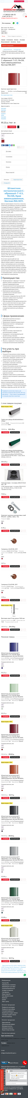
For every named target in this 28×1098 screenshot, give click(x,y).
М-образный (15, 967)
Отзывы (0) (7, 183)
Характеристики (17, 179)
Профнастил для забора (8, 1009)
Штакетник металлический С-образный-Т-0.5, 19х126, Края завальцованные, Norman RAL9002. (12, 940)
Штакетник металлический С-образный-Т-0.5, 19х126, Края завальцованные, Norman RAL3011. (14, 194)
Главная (3, 39)
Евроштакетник (6, 965)
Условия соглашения (7, 990)
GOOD (15, 965)
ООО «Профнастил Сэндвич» (15, 969)
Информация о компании (9, 984)
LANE (2, 967)
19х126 (3, 972)
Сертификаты (5, 992)
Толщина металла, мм (7, 133)
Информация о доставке (8, 986)
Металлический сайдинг (8, 1024)
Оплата (4, 999)
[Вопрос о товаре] (18, 147)
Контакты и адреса (19, 1)
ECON (23, 965)
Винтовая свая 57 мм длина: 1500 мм (13, 618)
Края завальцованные (11, 972)
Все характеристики (6, 95)
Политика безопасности (8, 988)
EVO (12, 965)
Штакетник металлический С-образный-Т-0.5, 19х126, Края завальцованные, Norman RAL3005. (12, 736)
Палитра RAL (5, 983)
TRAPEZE (19, 965)
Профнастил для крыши (8, 1007)
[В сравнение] (23, 147)
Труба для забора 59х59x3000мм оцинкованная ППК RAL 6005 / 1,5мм (12, 451)
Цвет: (2, 521)
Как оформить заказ (7, 996)
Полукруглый (8, 967)
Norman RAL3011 (21, 972)
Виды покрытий (5, 41)
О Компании (9, 39)
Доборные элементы (7, 1028)
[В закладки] (21, 147)
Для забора (4, 969)
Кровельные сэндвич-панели (10, 1012)
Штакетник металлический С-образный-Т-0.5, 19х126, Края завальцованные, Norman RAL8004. (12, 777)
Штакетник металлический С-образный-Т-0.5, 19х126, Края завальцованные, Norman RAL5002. (12, 654)
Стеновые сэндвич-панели (9, 1014)
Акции (18, 41)
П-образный (22, 967)
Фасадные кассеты (7, 1026)
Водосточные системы (8, 1029)
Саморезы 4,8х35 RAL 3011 (9, 549)
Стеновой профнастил (8, 1011)
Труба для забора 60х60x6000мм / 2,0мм (12, 420)
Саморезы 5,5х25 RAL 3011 (9, 584)
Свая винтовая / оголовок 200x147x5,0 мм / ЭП (13, 483)
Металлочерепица (7, 1016)
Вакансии (4, 997)
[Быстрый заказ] (18, 127)
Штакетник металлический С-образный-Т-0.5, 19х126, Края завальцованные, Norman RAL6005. (12, 899)
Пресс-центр (5, 1001)
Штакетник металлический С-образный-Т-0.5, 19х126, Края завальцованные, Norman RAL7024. (12, 817)
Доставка (22, 39)
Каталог (16, 39)
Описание (6, 179)
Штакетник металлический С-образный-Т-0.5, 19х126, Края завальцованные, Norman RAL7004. (12, 858)
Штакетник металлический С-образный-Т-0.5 (13, 970)
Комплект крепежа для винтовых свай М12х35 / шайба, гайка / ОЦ (13, 516)
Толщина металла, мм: (7, 662)
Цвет (2, 138)
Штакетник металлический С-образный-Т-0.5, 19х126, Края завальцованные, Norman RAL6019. (12, 695)
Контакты (13, 41)
